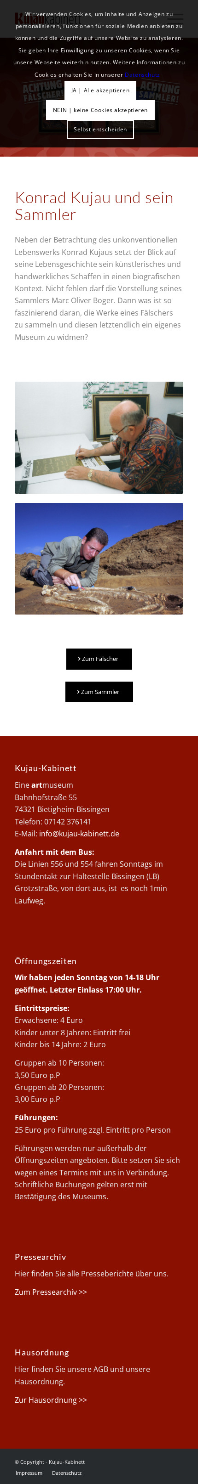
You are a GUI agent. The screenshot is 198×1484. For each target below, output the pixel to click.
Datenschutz (142, 75)
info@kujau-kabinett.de (79, 834)
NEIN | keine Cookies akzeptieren (100, 110)
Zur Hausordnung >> (51, 1400)
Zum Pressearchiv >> (51, 1292)
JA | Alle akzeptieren (100, 90)
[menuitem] (29, 1473)
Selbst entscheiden (100, 129)
